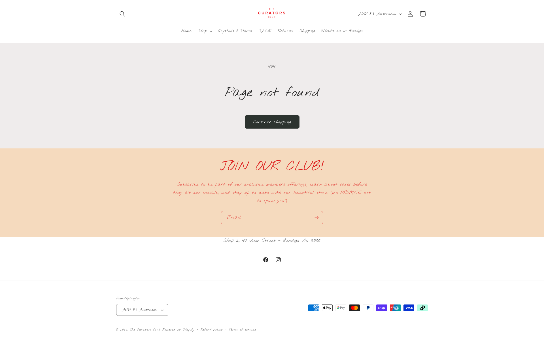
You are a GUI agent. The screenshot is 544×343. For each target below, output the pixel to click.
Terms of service (242, 330)
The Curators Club (145, 330)
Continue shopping (272, 122)
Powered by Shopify (178, 330)
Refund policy (212, 330)
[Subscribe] (316, 217)
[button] (122, 14)
